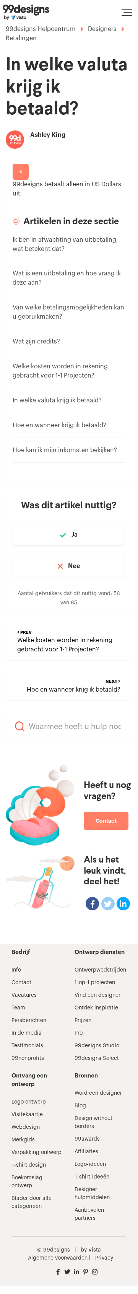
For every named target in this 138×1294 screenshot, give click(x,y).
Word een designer (98, 1093)
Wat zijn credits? (36, 342)
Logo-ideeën (90, 1164)
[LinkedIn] (123, 903)
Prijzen (83, 1020)
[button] (127, 12)
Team (18, 1008)
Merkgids (23, 1140)
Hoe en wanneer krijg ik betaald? (59, 425)
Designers (102, 29)
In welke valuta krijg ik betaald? (57, 400)
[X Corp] (108, 903)
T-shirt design (28, 1165)
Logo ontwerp (28, 1102)
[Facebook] (92, 903)
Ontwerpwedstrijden (100, 970)
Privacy (104, 1258)
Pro (79, 1033)
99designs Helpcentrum (41, 29)
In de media (26, 1033)
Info (16, 970)
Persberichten (28, 1020)
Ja (74, 535)
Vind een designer (97, 995)
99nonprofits (27, 1058)
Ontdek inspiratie (96, 1008)
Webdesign (25, 1127)
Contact (106, 821)
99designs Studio (97, 1045)
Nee (74, 566)
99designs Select (97, 1058)
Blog (80, 1105)
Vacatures (24, 995)
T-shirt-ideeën (92, 1177)
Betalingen (21, 38)
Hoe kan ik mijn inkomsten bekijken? (65, 450)
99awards (87, 1139)
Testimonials (27, 1045)
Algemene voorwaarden (58, 1258)
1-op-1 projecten (95, 982)
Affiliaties (86, 1151)
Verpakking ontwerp (36, 1152)
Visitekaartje (27, 1114)
